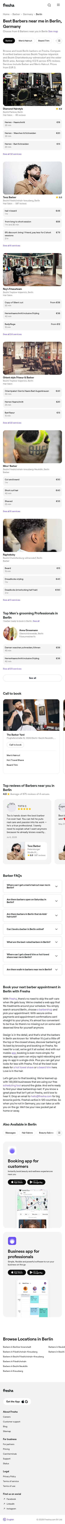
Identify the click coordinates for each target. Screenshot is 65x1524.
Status (6, 1463)
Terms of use (9, 1486)
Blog (5, 1426)
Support (6, 1458)
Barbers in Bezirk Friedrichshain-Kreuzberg (23, 1356)
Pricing (6, 1449)
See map (53, 31)
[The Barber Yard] (31, 736)
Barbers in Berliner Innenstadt (17, 1347)
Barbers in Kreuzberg (13, 1371)
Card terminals (10, 1454)
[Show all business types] (59, 1132)
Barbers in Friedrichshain (14, 1361)
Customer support (11, 1421)
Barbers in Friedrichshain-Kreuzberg (20, 1352)
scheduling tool (12, 1085)
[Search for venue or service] (49, 5)
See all (32, 678)
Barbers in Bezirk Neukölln (15, 1366)
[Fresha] (8, 5)
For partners (8, 1444)
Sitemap (7, 1431)
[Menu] (58, 5)
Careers (7, 1417)
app (13, 1053)
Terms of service (11, 1481)
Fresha (13, 998)
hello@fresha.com (41, 1096)
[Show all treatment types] (59, 40)
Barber (16, 14)
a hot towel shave (23, 1067)
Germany (28, 14)
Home (6, 14)
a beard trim (44, 1067)
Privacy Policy (9, 1476)
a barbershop (44, 1009)
